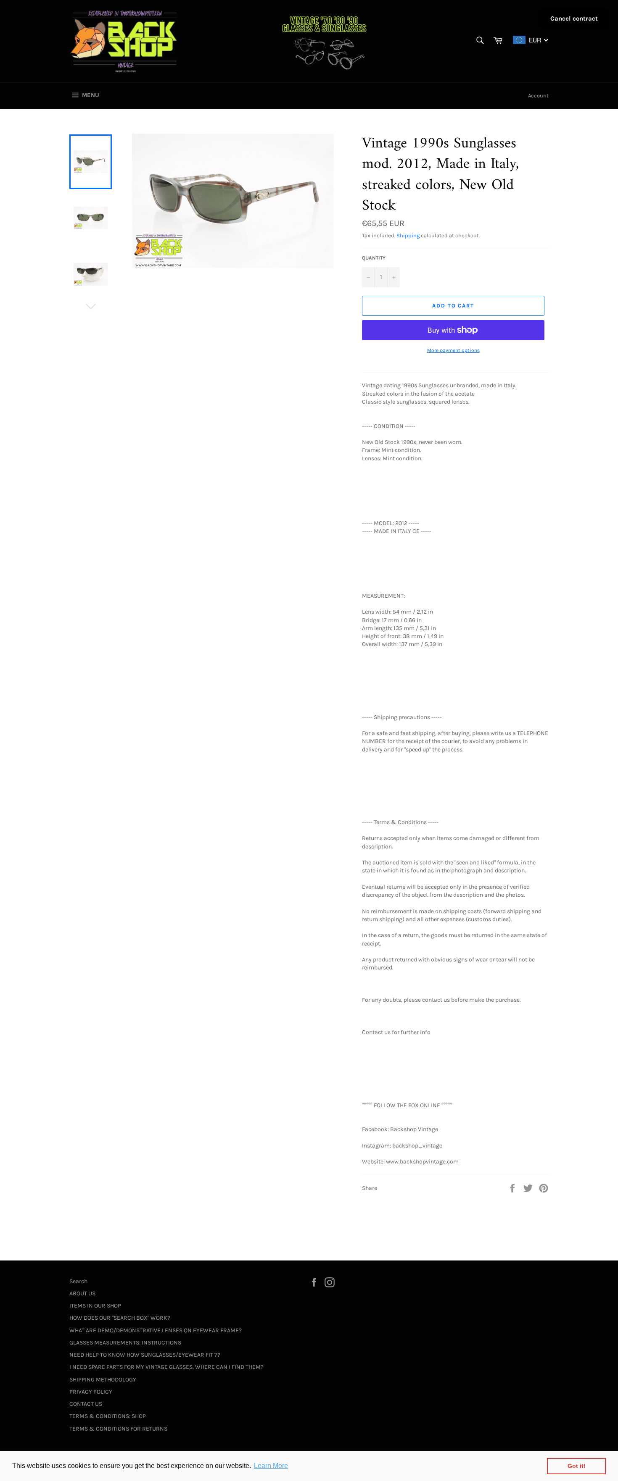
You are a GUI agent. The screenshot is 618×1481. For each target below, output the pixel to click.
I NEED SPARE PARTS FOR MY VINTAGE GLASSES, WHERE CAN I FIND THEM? (166, 1367)
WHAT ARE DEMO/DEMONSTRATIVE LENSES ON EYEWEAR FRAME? (155, 1330)
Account (538, 95)
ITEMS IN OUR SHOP (95, 1305)
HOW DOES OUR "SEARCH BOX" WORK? (119, 1317)
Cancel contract (574, 18)
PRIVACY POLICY (90, 1391)
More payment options (453, 350)
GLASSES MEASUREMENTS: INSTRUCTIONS (125, 1342)
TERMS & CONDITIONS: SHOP (107, 1416)
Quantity (374, 258)
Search (78, 1281)
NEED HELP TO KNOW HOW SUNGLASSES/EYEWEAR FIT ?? (144, 1354)
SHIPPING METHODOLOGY (102, 1379)
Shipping (408, 235)
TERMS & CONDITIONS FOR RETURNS (118, 1428)
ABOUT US (82, 1293)
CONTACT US (85, 1403)
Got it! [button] (577, 1466)
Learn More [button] (271, 1465)
